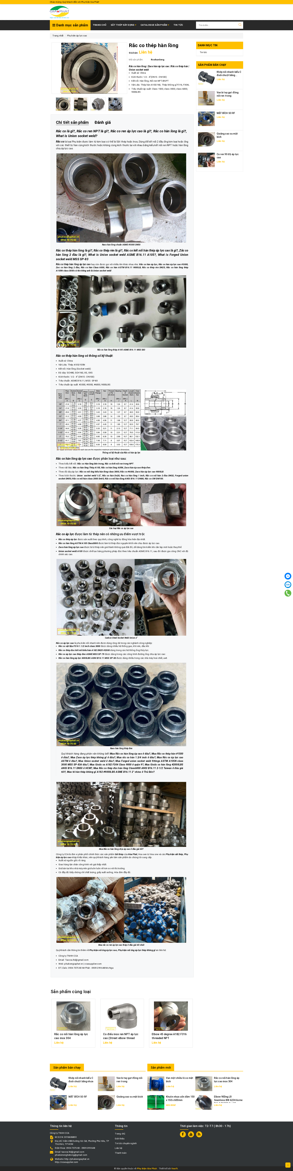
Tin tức (203, 52)
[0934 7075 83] (288, 593)
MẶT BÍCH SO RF (226, 113)
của (126, 854)
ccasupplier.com (93, 964)
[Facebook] (288, 576)
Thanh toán (120, 1153)
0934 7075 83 (75, 968)
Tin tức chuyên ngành (126, 1143)
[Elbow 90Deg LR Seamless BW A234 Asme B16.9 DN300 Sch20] (203, 1102)
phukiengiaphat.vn (73, 964)
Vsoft (174, 1168)
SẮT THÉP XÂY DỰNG (123, 25)
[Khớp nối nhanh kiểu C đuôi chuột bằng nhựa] (58, 1083)
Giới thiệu (119, 1138)
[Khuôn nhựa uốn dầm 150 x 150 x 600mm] (155, 1102)
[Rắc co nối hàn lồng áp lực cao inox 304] (203, 1083)
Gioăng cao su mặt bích (129, 1096)
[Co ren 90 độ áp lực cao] (206, 159)
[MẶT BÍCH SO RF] (206, 118)
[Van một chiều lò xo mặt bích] (155, 1083)
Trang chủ (99, 25)
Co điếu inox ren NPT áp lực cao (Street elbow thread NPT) (120, 1038)
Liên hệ (118, 1148)
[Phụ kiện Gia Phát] (59, 12)
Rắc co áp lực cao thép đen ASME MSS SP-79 (81, 654)
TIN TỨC (178, 25)
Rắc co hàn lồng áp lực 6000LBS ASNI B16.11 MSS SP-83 (87, 658)
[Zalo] (288, 584)
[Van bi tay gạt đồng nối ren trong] (206, 98)
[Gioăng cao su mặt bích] (206, 139)
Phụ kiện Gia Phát (147, 1168)
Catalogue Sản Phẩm (154, 25)
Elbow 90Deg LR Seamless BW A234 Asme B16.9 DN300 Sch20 (228, 1100)
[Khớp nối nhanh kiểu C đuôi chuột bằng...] (206, 77)
